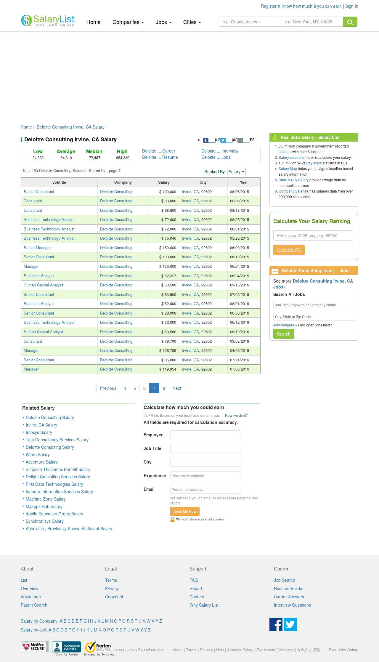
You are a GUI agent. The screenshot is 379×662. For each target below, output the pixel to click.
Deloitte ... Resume (160, 157)
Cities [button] (190, 21)
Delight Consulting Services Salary (58, 477)
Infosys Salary (39, 432)
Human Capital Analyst (43, 285)
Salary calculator (292, 157)
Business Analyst (39, 275)
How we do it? (236, 415)
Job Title (152, 448)
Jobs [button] (162, 21)
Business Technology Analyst (49, 219)
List (24, 580)
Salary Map (288, 168)
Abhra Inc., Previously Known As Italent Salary (69, 528)
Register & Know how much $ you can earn (302, 6)
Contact (197, 597)
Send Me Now (185, 511)
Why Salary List (204, 605)
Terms (111, 580)
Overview (29, 588)
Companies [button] (127, 21)
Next (177, 388)
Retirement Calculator (275, 650)
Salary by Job (33, 630)
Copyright (114, 597)
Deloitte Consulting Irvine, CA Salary (71, 127)
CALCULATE (289, 250)
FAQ (194, 580)
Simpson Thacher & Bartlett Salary (58, 469)
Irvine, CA (190, 191)
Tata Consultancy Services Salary (57, 440)
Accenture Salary (42, 462)
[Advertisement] (189, 74)
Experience (155, 475)
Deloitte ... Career (158, 151)
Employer (153, 434)
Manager (31, 266)
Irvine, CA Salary (41, 425)
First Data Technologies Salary (54, 484)
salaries (285, 151)
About (178, 650)
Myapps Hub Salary (44, 506)
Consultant (33, 200)
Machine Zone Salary (46, 499)
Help (220, 650)
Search (283, 334)
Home (95, 21)
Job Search (284, 580)
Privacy (112, 588)
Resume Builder (289, 588)
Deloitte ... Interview (219, 151)
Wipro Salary (38, 454)
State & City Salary (294, 179)
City (148, 462)
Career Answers (289, 597)
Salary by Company (39, 621)
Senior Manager (37, 247)
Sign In (351, 6)
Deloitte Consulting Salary (50, 417)
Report (196, 588)
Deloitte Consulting (116, 191)
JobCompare (283, 324)
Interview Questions (292, 605)
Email (149, 489)
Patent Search (34, 605)
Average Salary (240, 650)
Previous (108, 388)
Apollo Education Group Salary (54, 514)
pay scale (314, 162)
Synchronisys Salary (45, 521)
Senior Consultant (39, 191)
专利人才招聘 (308, 650)
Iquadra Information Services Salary (59, 491)
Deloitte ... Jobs (215, 157)
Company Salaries (294, 190)
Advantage (31, 597)
